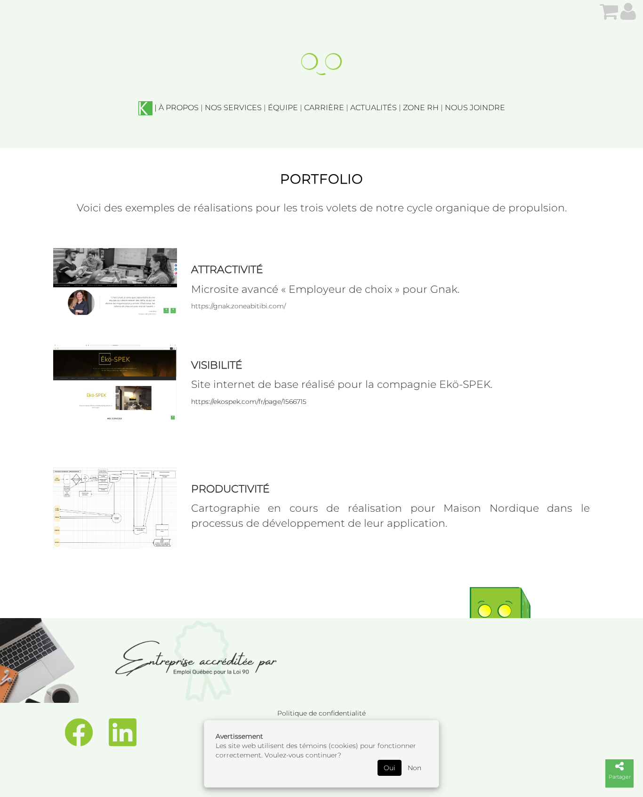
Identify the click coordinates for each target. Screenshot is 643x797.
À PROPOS (179, 107)
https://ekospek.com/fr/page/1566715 (248, 401)
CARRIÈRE (324, 107)
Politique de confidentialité (321, 713)
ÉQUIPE (283, 107)
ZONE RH (421, 107)
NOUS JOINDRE (475, 107)
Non (414, 768)
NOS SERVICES (233, 107)
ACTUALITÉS (373, 107)
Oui (389, 768)
